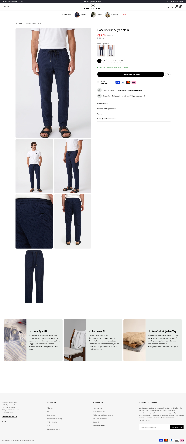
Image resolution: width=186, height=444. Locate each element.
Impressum (51, 415)
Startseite (19, 24)
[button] (167, 74)
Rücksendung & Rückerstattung (103, 415)
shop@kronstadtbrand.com (10, 410)
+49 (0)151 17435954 (8, 412)
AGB (48, 425)
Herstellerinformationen (133, 119)
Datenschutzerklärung (54, 419)
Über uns (50, 408)
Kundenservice (97, 408)
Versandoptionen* (99, 412)
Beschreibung (133, 104)
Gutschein (96, 422)
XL (116, 61)
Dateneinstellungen (53, 429)
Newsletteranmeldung (100, 419)
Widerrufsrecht (52, 422)
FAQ (48, 412)
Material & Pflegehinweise (133, 109)
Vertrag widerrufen (99, 425)
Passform (133, 114)
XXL (122, 61)
